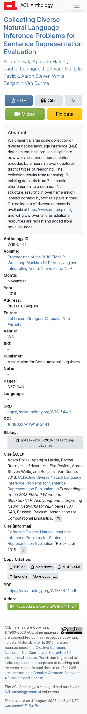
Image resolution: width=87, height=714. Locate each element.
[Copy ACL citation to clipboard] (58, 518)
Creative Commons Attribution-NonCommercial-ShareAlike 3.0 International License (38, 652)
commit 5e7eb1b (25, 706)
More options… (45, 576)
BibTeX (20, 567)
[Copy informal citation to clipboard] (23, 550)
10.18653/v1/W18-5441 (28, 424)
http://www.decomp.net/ (49, 209)
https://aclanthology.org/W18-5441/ (39, 411)
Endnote (21, 576)
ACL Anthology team (21, 692)
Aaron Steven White (42, 76)
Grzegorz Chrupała (43, 318)
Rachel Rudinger (21, 69)
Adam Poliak (17, 61)
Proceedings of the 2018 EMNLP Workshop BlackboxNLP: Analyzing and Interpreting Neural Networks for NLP (42, 263)
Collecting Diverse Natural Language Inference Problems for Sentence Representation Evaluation (43, 35)
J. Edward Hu (56, 69)
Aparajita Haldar (50, 61)
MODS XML (72, 567)
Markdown (44, 567)
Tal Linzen (16, 318)
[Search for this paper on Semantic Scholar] (73, 100)
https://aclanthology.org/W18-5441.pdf (41, 590)
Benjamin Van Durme (26, 83)
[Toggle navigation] (76, 6)
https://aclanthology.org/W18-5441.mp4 (45, 606)
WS (10, 336)
